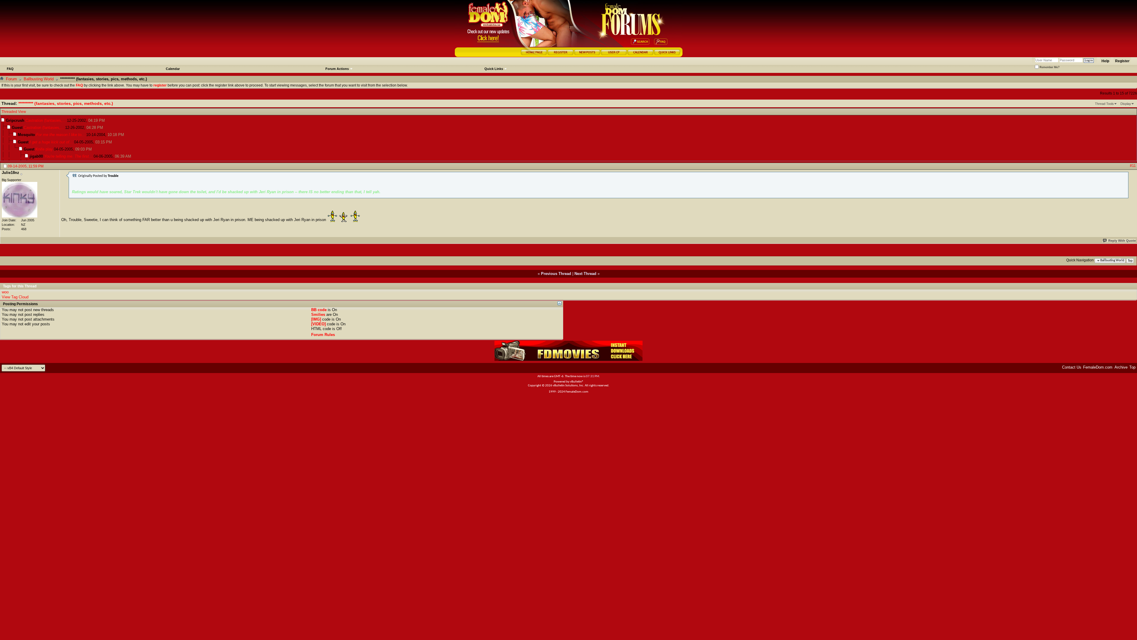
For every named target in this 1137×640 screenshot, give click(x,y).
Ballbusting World (39, 79)
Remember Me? (1049, 67)
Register (1122, 61)
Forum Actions (337, 69)
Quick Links (493, 69)
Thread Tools (1104, 103)
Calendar (173, 69)
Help (1105, 61)
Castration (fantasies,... (45, 120)
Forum (11, 79)
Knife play (44, 149)
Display (1125, 103)
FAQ (10, 69)
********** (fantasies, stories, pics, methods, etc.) (65, 103)
